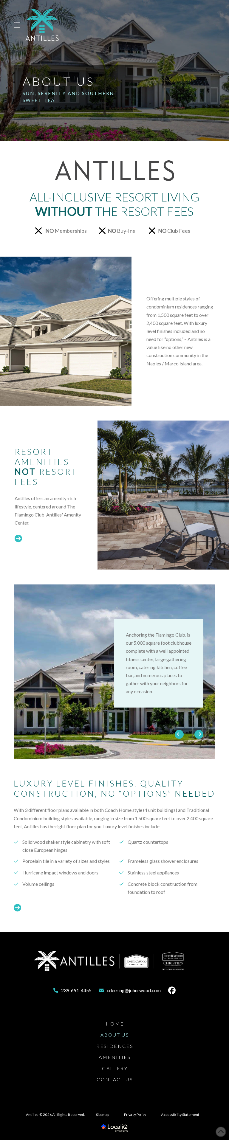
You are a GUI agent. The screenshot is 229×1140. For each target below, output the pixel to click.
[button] (17, 25)
